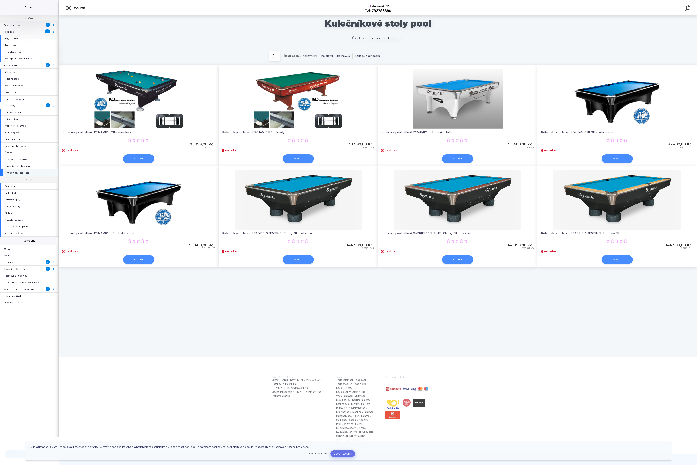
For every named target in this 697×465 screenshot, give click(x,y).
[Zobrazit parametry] (274, 56)
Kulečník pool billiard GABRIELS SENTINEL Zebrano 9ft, (580, 233)
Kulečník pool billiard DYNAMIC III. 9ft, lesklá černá (99, 233)
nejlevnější (310, 56)
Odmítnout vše (318, 453)
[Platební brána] (407, 389)
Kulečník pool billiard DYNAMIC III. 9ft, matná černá (577, 132)
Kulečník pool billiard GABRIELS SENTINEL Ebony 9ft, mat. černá (267, 233)
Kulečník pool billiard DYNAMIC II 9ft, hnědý (253, 132)
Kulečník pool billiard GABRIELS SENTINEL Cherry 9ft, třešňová (426, 233)
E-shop (79, 8)
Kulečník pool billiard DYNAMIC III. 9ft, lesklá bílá (416, 132)
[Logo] (378, 8)
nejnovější (343, 56)
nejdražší (327, 56)
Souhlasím (343, 453)
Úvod (356, 38)
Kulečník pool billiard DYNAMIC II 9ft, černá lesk (97, 132)
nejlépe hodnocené (368, 56)
